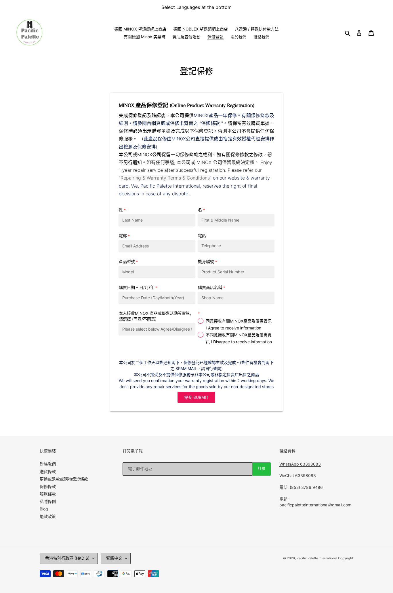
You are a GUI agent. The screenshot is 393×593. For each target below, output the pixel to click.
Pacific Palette (308, 558)
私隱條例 (48, 501)
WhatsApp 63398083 (300, 464)
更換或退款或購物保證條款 (64, 478)
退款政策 (48, 516)
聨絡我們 (48, 464)
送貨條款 (48, 471)
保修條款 (48, 486)
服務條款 (48, 493)
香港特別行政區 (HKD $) (67, 558)
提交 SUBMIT (196, 397)
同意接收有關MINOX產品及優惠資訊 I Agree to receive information (239, 324)
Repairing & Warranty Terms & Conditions (165, 178)
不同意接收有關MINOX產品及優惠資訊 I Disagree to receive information (239, 338)
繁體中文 (114, 558)
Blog (44, 508)
